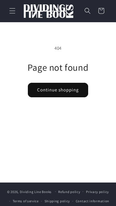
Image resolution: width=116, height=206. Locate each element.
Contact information (92, 201)
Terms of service (26, 201)
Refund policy (69, 192)
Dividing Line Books (36, 191)
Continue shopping (58, 90)
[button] (12, 11)
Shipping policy (57, 201)
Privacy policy (97, 192)
